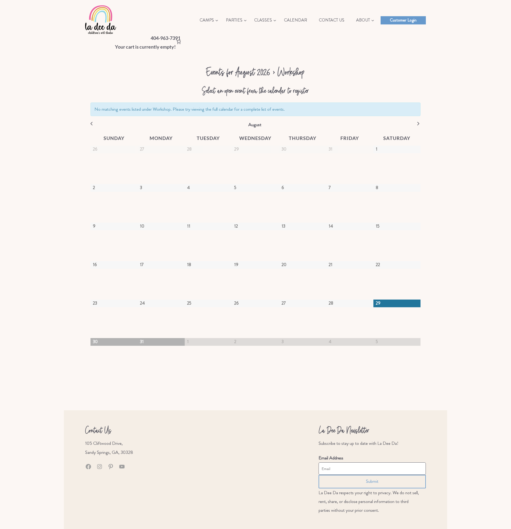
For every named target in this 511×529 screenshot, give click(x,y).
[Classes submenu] (274, 20)
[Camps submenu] (216, 20)
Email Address (331, 458)
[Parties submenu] (245, 20)
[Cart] (178, 43)
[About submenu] (372, 20)
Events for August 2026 (238, 72)
